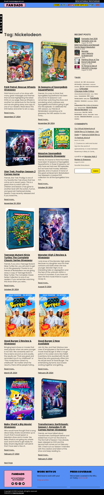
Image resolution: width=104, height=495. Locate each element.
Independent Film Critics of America (86, 105)
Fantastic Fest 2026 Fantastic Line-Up (89, 40)
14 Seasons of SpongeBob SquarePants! (52, 88)
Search (95, 171)
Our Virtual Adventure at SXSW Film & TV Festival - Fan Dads (86, 131)
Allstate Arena (93, 84)
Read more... (9, 113)
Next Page (8, 463)
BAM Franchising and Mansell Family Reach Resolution (86, 46)
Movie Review (91, 107)
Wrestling (76, 119)
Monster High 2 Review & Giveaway (52, 256)
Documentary (82, 96)
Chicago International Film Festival (82, 94)
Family (92, 96)
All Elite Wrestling (86, 84)
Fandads (94, 98)
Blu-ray (82, 86)
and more (82, 478)
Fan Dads (14, 5)
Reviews (96, 114)
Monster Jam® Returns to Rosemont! (87, 53)
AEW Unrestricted (91, 82)
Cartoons (76, 89)
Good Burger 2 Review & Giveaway (17, 342)
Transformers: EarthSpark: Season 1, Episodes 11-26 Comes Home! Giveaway (53, 427)
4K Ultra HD (77, 82)
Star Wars (76, 116)
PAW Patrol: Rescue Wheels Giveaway (20, 88)
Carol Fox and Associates (91, 86)
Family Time (86, 98)
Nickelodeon (78, 114)
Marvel (75, 107)
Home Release (90, 101)
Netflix (90, 112)
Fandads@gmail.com (16, 1)
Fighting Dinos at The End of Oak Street (90, 60)
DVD (88, 96)
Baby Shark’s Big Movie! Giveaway (18, 425)
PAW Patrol (85, 114)
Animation (76, 86)
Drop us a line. (43, 480)
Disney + (76, 96)
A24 (82, 82)
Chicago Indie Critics (84, 91)
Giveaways (84, 101)
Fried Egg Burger (18, 493)
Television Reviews (86, 116)
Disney (96, 94)
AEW (84, 82)
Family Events (78, 98)
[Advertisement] (52, 20)
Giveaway (77, 101)
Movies (90, 110)
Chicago (83, 88)
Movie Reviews (81, 109)
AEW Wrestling (78, 84)
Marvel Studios (81, 107)
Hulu (75, 103)
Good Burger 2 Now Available (49, 342)
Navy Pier (85, 112)
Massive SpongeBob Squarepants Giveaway (51, 155)
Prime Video (91, 114)
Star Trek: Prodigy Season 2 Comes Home (20, 173)
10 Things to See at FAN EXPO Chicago (89, 67)
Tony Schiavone (96, 116)
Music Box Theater (78, 112)
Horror (96, 101)
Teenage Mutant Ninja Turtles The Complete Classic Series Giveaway (18, 258)
